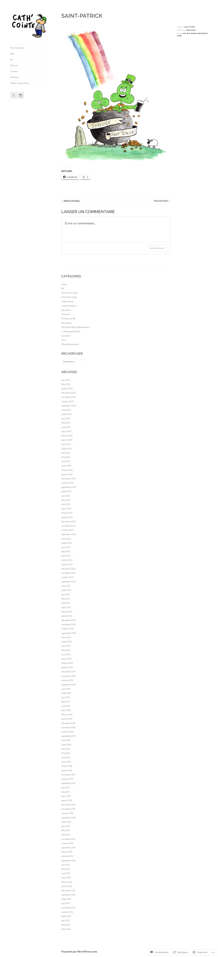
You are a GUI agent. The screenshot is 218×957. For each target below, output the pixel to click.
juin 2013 (65, 903)
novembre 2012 (68, 908)
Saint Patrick (202, 33)
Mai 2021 (65, 599)
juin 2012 (65, 920)
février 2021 (66, 612)
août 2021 (65, 586)
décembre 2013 (68, 890)
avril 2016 (65, 834)
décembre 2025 (68, 393)
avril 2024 (66, 461)
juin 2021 (65, 594)
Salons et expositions (19, 83)
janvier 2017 (66, 800)
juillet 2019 (66, 693)
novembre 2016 (68, 809)
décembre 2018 (68, 723)
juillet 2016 (66, 822)
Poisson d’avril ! (161, 201)
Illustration (191, 30)
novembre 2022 (68, 526)
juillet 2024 (66, 448)
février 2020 (67, 663)
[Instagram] (20, 95)
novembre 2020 (68, 624)
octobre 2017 (67, 779)
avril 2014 (65, 873)
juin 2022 (65, 547)
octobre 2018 (67, 732)
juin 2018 (65, 749)
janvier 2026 (67, 388)
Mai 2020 (66, 650)
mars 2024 (66, 466)
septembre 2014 (68, 860)
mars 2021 (66, 607)
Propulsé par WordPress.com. (79, 951)
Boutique (14, 77)
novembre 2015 (68, 839)
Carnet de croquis (69, 293)
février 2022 (67, 560)
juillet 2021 (66, 590)
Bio (11, 59)
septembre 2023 (68, 487)
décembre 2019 (68, 671)
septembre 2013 (68, 895)
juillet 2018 (66, 745)
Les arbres (66, 336)
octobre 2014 (67, 856)
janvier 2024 (67, 474)
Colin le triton (67, 301)
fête (188, 33)
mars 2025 (66, 431)
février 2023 (67, 513)
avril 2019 (65, 706)
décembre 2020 (68, 620)
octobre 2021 (67, 577)
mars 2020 (66, 659)
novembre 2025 (68, 397)
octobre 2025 (67, 401)
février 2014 (66, 882)
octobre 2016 (67, 813)
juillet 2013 (66, 899)
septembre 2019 (68, 684)
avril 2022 (66, 556)
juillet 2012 (66, 916)
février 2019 (66, 714)
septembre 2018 (68, 736)
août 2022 (66, 539)
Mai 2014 (65, 869)
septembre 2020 (68, 633)
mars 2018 (66, 762)
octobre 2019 (67, 680)
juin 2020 (65, 646)
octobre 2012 (67, 912)
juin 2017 (65, 787)
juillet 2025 (66, 414)
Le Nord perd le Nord (70, 331)
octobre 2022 (67, 530)
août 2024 (66, 444)
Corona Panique (68, 306)
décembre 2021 (68, 569)
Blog (12, 53)
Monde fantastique (70, 344)
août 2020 (66, 637)
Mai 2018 (65, 753)
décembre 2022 (68, 521)
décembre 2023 (68, 478)
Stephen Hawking (72, 201)
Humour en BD (68, 318)
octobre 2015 (67, 843)
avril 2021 (65, 603)
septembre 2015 (68, 847)
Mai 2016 (65, 830)
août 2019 (66, 689)
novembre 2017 (68, 775)
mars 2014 (66, 877)
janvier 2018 (66, 770)
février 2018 (66, 766)
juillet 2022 (66, 543)
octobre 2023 (67, 483)
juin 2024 (65, 453)
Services (14, 65)
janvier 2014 (66, 886)
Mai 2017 (65, 792)
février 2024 (67, 470)
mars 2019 (66, 710)
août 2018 (65, 740)
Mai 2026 (65, 384)
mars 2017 (66, 796)
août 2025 (66, 410)
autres (64, 284)
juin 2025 (65, 418)
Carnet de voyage (69, 297)
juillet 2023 (66, 491)
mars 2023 (66, 508)
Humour (65, 314)
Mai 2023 (65, 500)
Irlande (194, 33)
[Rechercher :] (73, 361)
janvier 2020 (67, 667)
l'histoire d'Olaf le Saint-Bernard (75, 327)
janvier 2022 (67, 564)
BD (62, 288)
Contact (14, 71)
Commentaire (156, 248)
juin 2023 (65, 496)
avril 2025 (65, 427)
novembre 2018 (68, 727)
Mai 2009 (66, 929)
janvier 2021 (66, 616)
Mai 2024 (65, 457)
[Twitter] (13, 95)
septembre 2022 (68, 534)
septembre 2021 (68, 581)
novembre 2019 (68, 676)
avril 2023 (65, 504)
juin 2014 (65, 865)
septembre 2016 (68, 817)
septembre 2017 (68, 783)
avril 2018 (65, 757)
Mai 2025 (65, 423)
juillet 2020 (66, 641)
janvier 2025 (67, 440)
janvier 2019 (66, 719)
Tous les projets (17, 48)
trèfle (179, 36)
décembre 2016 (68, 805)
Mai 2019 (65, 702)
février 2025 (67, 436)
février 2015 (66, 852)
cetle (185, 33)
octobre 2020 (67, 629)
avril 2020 (66, 654)
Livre (63, 340)
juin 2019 (65, 697)
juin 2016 (65, 826)
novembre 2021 (68, 573)
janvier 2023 (67, 517)
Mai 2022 (65, 551)
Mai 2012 (65, 925)
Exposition (66, 310)
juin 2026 (65, 380)
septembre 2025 (68, 406)
